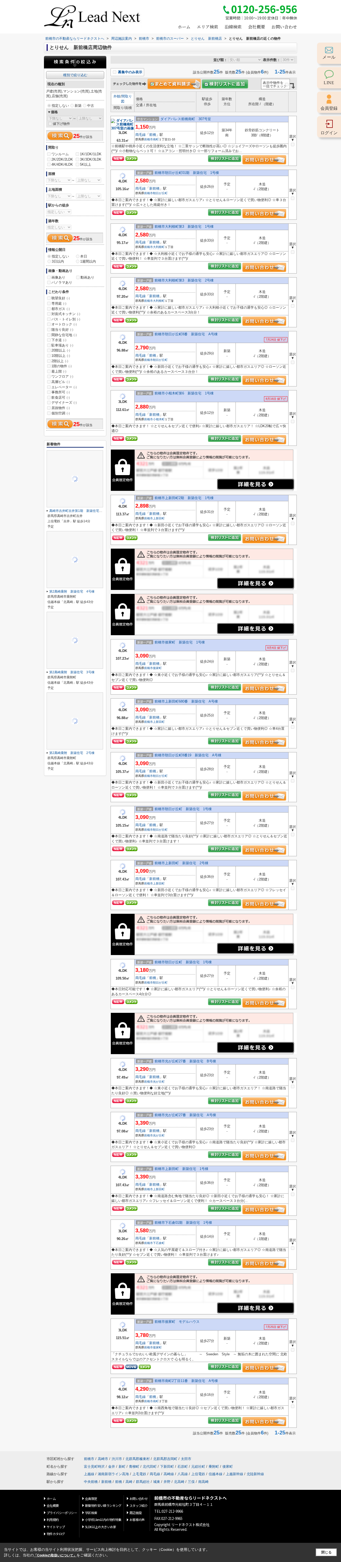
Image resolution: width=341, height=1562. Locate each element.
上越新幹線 (234, 1474)
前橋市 (148, 139)
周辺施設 (135, 1512)
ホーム (184, 27)
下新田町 (167, 1467)
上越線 (89, 1474)
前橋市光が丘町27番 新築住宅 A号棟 (185, 1115)
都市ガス (60, 309)
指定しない (60, 106)
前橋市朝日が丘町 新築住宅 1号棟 (183, 809)
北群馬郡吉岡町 (165, 1459)
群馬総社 (143, 1482)
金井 (111, 1467)
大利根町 (159, 246)
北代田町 (150, 1467)
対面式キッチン (65, 314)
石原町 (182, 1467)
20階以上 (60, 350)
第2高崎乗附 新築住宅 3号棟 (72, 672)
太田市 (186, 1459)
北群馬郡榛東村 (137, 1459)
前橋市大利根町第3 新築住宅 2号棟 (184, 280)
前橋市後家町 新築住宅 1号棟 (180, 642)
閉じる (326, 1552)
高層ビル (60, 382)
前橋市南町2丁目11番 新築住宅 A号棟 (186, 1381)
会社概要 (256, 27)
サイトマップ (56, 1526)
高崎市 (103, 1459)
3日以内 (58, 261)
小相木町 (159, 419)
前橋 (152, 135)
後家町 (157, 668)
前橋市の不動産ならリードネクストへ (190, 1498)
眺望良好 (60, 298)
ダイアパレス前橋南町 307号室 (185, 119)
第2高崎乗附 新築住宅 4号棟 (72, 591)
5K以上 (85, 164)
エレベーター (64, 387)
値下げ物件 (61, 124)
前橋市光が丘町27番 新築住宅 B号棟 (185, 1061)
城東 (156, 1482)
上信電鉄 (198, 1474)
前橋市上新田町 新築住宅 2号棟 (181, 863)
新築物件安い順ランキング (103, 1505)
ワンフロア (62, 376)
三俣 (191, 1482)
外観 (116, 96)
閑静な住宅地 (64, 335)
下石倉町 (159, 1243)
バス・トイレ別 (65, 319)
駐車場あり (62, 345)
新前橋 (154, 188)
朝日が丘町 (160, 193)
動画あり (87, 277)
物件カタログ (56, 1533)
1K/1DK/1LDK (91, 154)
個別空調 (60, 413)
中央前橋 (91, 1482)
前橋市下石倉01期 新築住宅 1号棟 (183, 1223)
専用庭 (58, 303)
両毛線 (140, 135)
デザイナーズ (64, 403)
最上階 (58, 371)
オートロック (64, 324)
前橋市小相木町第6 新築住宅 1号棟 (184, 393)
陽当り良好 (62, 330)
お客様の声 (137, 1519)
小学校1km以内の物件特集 (103, 1519)
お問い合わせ (284, 27)
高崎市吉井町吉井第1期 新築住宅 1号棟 (80, 511)
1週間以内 (88, 261)
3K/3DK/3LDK (91, 159)
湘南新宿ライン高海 (113, 1474)
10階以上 (60, 356)
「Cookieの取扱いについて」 (55, 1555)
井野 (167, 1482)
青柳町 (134, 1467)
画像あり (58, 277)
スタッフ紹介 (138, 1505)
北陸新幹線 (255, 1474)
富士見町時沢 (94, 1467)
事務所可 (60, 392)
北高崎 (179, 1482)
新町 (122, 1467)
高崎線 (169, 1474)
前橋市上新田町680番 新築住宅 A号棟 (186, 701)
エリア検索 (207, 27)
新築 (78, 106)
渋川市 (117, 1459)
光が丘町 (159, 1081)
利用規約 (53, 1519)
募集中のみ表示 (129, 72)
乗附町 (214, 1467)
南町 (156, 139)
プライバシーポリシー (62, 1512)
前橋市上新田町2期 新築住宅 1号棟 (184, 498)
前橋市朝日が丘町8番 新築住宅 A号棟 (186, 334)
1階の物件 (61, 366)
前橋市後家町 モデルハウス (177, 1322)
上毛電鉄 (139, 1474)
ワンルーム (60, 154)
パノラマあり (61, 282)
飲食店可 (60, 397)
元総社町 (198, 1467)
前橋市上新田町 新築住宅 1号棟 (181, 1169)
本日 (83, 256)
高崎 (128, 1482)
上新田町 (159, 518)
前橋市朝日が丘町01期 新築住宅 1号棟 (187, 173)
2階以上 (59, 361)
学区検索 (91, 1512)
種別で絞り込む (75, 75)
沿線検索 (233, 27)
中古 (90, 106)
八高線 (182, 1474)
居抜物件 (60, 408)
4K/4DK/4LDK (62, 164)
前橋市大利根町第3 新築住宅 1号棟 (184, 227)
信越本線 (215, 1474)
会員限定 (91, 1498)
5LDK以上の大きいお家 (100, 1526)
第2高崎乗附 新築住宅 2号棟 (72, 753)
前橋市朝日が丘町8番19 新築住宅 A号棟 (188, 755)
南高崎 (203, 1482)
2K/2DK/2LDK (62, 159)
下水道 (58, 340)
